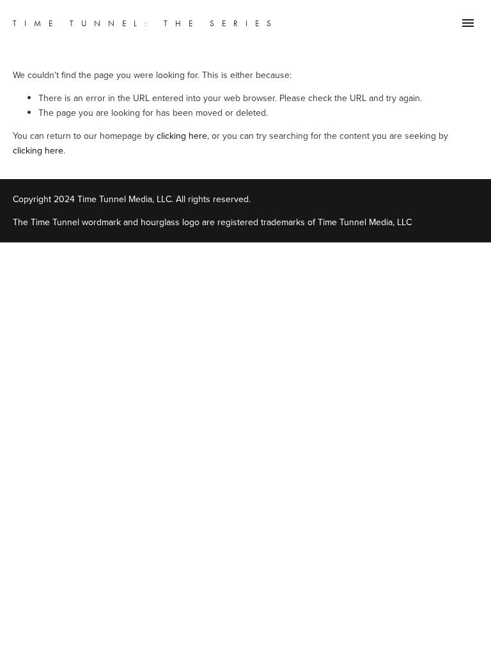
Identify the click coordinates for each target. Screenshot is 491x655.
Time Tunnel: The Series (146, 23)
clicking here (182, 135)
